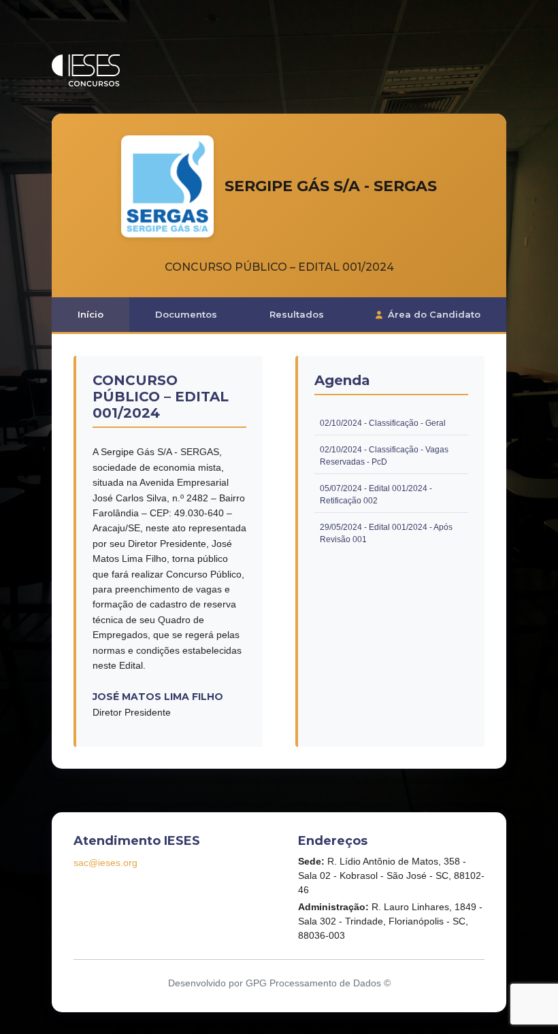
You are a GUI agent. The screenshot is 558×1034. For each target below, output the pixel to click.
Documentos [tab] (186, 314)
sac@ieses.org (105, 862)
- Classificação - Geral (383, 423)
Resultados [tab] (296, 314)
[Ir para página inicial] (86, 70)
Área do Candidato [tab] (434, 314)
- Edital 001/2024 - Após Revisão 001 (394, 534)
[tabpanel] (279, 551)
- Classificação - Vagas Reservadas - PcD (394, 456)
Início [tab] (90, 314)
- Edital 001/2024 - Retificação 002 (394, 495)
